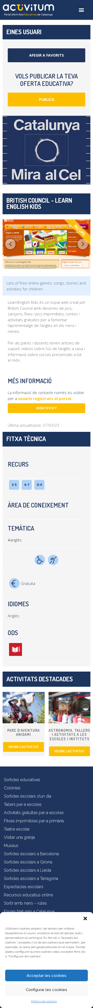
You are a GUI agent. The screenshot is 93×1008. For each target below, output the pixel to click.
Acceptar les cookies (46, 975)
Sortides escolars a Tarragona (31, 878)
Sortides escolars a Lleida (27, 870)
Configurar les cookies (46, 989)
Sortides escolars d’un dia (27, 796)
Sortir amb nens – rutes (25, 903)
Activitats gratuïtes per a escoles (34, 812)
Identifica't (46, 408)
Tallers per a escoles (23, 804)
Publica (46, 99)
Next (83, 244)
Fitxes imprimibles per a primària (34, 820)
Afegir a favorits (46, 55)
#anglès (15, 539)
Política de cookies (44, 1001)
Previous (10, 244)
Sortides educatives (22, 779)
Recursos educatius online (28, 895)
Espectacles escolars (23, 886)
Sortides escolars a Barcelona (31, 853)
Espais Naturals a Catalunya (29, 911)
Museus (11, 845)
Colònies (12, 788)
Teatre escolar (17, 829)
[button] (85, 918)
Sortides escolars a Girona (28, 862)
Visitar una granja (19, 837)
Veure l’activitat (23, 747)
